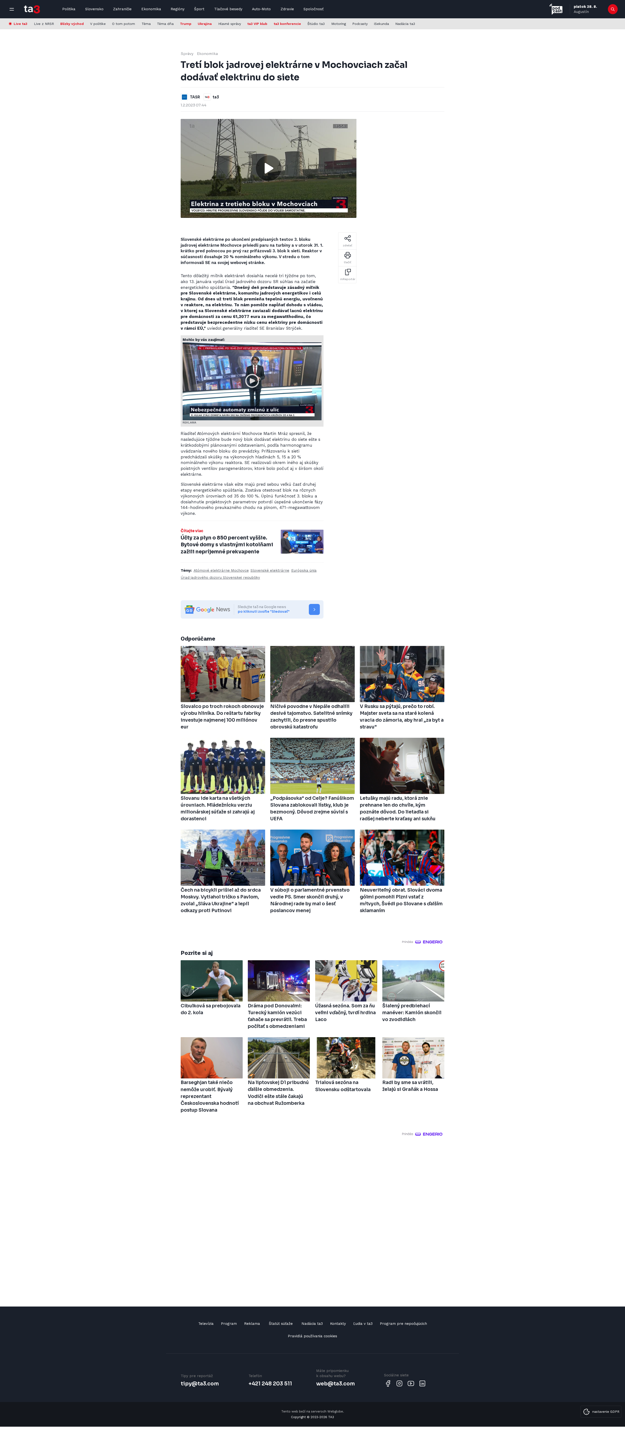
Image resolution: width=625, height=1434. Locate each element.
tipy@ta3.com (200, 1384)
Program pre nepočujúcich (403, 1323)
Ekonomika (151, 9)
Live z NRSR (44, 24)
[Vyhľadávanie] (613, 9)
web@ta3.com (335, 1384)
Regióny (178, 9)
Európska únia (304, 570)
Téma (146, 24)
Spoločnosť (313, 9)
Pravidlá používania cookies (312, 1336)
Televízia (206, 1323)
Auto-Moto (261, 9)
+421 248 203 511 (270, 1384)
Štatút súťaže (281, 1323)
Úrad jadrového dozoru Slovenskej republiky (220, 577)
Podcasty (360, 24)
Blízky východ (72, 24)
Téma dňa (165, 24)
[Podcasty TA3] (555, 9)
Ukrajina (205, 24)
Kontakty (338, 1323)
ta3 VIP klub (257, 24)
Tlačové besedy (228, 9)
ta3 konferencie (287, 24)
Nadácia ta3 (405, 24)
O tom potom (123, 24)
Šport (199, 9)
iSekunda (381, 24)
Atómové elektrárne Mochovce (221, 570)
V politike (98, 24)
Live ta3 (20, 24)
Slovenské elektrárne (269, 570)
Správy (187, 53)
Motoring (338, 24)
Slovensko (94, 9)
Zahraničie (122, 9)
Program (229, 1323)
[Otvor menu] (11, 9)
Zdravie (287, 9)
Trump (185, 24)
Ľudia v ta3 (363, 1323)
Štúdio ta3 (316, 24)
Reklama (252, 1323)
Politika (68, 9)
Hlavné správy (229, 24)
